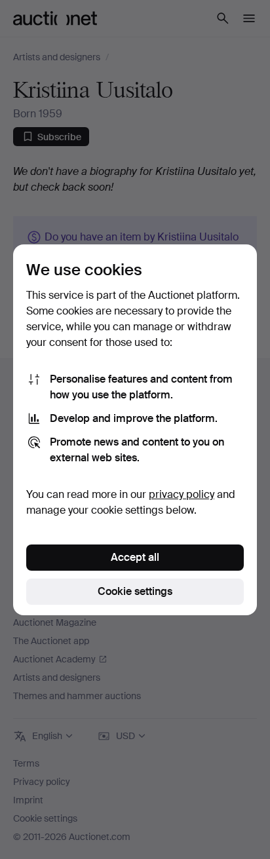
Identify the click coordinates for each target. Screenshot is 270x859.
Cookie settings (135, 591)
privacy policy (181, 494)
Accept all (135, 557)
